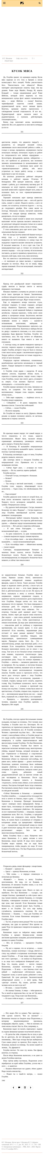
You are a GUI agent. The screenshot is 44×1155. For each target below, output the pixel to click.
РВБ (22, 3)
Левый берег (9, 61)
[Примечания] (19, 1088)
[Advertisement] (22, 31)
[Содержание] (24, 1088)
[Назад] (13, 1088)
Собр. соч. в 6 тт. (22, 58)
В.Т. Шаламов (7, 58)
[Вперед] (30, 1088)
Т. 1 (33, 58)
